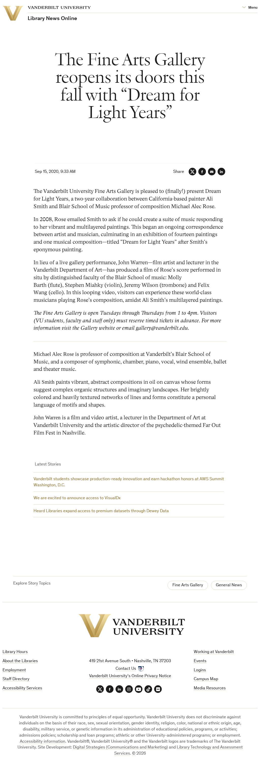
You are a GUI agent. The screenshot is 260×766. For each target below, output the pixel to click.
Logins (200, 670)
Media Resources (210, 688)
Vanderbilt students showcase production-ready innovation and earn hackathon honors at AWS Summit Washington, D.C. (129, 482)
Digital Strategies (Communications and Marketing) (120, 747)
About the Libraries (20, 661)
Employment (14, 670)
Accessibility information (42, 742)
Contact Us (126, 669)
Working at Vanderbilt (214, 652)
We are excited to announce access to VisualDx (77, 498)
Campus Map (206, 679)
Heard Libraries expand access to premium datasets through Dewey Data (101, 511)
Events (200, 661)
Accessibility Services (22, 688)
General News (229, 585)
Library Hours (15, 652)
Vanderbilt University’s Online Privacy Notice (130, 676)
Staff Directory (16, 679)
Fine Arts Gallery (187, 585)
